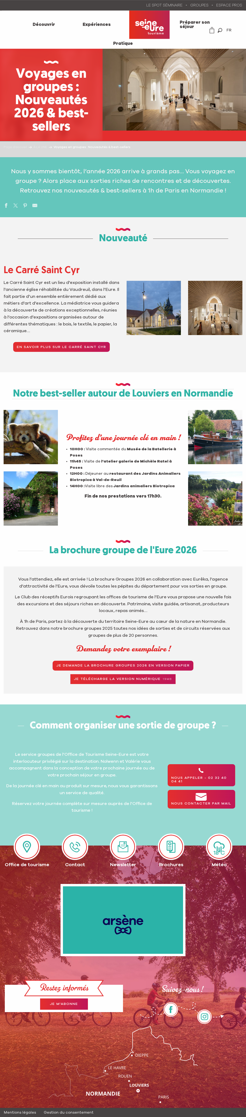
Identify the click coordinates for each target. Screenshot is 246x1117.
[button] (220, 30)
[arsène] (123, 920)
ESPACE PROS (229, 5)
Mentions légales (20, 1112)
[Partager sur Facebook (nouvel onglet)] (6, 206)
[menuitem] (44, 25)
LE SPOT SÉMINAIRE (164, 5)
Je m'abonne (64, 1004)
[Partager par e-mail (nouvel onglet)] (34, 206)
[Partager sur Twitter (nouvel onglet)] (15, 206)
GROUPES (199, 5)
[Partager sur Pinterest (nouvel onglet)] (25, 206)
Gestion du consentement (68, 1112)
